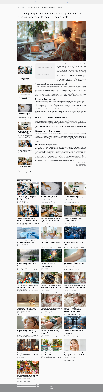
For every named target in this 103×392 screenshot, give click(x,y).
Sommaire (39, 65)
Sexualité (56, 2)
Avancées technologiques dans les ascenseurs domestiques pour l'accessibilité (73, 332)
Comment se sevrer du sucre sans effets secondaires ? (24, 115)
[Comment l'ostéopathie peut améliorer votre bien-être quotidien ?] (28, 322)
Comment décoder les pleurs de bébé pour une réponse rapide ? (51, 309)
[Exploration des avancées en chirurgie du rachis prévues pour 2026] (75, 233)
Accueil (18, 7)
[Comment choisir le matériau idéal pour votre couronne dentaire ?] (28, 233)
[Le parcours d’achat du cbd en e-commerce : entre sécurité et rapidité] (25, 126)
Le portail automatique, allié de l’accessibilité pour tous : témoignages (73, 220)
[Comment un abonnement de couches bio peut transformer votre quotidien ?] (75, 277)
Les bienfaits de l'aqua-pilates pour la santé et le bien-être (51, 353)
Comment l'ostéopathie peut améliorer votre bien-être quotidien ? (27, 331)
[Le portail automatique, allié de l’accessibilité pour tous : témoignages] (75, 210)
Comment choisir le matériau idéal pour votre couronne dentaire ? (27, 241)
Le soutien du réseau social (42, 69)
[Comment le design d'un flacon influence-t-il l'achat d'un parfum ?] (28, 300)
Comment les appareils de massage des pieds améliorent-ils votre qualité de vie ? (51, 287)
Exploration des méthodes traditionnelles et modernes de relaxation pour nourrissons (72, 309)
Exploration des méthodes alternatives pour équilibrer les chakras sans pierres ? (49, 265)
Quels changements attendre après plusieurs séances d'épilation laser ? (74, 264)
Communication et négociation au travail (44, 67)
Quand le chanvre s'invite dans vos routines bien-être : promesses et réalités (25, 168)
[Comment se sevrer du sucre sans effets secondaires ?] (25, 108)
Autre (62, 2)
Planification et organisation (42, 77)
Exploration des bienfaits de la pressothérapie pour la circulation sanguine (50, 332)
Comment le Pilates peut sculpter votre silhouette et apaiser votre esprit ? (51, 242)
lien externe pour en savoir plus (47, 160)
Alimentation (41, 2)
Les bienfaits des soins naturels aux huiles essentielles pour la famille (27, 376)
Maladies (49, 2)
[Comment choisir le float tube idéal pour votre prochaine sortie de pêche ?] (28, 255)
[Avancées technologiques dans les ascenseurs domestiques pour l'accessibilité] (75, 322)
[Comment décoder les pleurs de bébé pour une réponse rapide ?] (51, 300)
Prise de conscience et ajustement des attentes (46, 72)
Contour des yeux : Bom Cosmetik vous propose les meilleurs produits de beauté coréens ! (74, 354)
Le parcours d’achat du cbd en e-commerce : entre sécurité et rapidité (25, 132)
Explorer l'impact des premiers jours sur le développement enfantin (27, 286)
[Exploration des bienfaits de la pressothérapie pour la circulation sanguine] (51, 322)
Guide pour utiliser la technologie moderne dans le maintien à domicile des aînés (28, 354)
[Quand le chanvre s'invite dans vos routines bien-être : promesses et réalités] (25, 161)
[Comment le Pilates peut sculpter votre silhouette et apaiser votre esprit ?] (51, 233)
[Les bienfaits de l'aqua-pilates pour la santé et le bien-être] (51, 344)
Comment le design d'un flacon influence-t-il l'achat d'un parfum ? (27, 309)
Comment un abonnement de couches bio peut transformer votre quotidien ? (74, 287)
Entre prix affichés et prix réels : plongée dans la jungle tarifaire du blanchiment (25, 77)
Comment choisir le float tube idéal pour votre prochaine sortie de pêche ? (27, 265)
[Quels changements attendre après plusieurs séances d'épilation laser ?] (75, 255)
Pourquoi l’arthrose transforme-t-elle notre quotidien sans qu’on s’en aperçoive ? (25, 96)
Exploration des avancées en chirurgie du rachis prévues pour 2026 (73, 242)
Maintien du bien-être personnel (43, 74)
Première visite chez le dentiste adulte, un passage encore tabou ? (25, 150)
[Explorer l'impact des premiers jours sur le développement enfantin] (28, 277)
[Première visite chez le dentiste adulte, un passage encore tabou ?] (25, 144)
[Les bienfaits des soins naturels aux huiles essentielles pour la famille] (28, 367)
